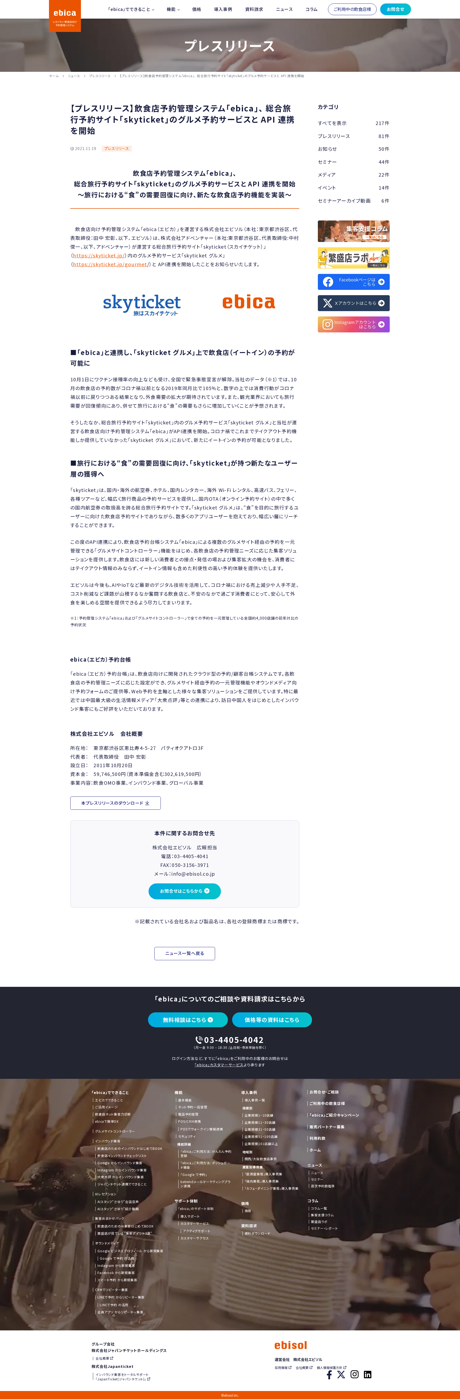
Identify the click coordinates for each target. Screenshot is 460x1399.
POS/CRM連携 (189, 1121)
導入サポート (190, 1216)
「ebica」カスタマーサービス (219, 1064)
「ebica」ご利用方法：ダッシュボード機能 (205, 1165)
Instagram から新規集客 (116, 1265)
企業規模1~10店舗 (259, 1115)
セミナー (317, 1179)
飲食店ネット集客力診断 (113, 1114)
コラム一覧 (319, 1208)
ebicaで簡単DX (106, 1121)
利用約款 (318, 1138)
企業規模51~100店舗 (261, 1136)
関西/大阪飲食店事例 (261, 1159)
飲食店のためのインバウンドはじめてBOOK (129, 1148)
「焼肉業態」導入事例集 (262, 1181)
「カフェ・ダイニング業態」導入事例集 (272, 1188)
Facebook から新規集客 (116, 1273)
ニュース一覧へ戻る (184, 953)
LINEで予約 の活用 (114, 1305)
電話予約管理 (188, 1114)
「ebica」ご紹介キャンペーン (334, 1115)
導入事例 (223, 9)
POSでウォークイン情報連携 (201, 1129)
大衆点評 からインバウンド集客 (120, 1177)
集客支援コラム (322, 1215)
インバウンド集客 (108, 1141)
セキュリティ (187, 1136)
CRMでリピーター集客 (111, 1290)
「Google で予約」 (193, 1174)
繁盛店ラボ (319, 1222)
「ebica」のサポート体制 (196, 1208)
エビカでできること (109, 1100)
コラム (312, 9)
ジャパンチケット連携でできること (122, 1184)
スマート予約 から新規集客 (117, 1280)
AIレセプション (106, 1194)
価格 (196, 9)
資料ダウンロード (258, 1233)
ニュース (284, 9)
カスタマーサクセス (194, 1238)
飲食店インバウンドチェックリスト (122, 1156)
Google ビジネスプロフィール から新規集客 (130, 1251)
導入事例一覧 (255, 1100)
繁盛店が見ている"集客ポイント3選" (124, 1233)
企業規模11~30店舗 (260, 1122)
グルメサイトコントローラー (115, 1131)
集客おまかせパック (109, 1218)
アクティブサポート (197, 1231)
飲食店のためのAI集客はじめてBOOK (125, 1226)
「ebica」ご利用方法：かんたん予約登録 (206, 1153)
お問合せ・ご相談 (324, 1092)
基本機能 (185, 1100)
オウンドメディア (107, 1243)
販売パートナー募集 (327, 1126)
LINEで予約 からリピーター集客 (121, 1297)
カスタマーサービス (194, 1223)
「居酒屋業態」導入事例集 (263, 1174)
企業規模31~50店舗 (260, 1129)
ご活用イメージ (106, 1107)
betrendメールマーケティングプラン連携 (205, 1184)
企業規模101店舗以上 (261, 1144)
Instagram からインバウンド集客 (122, 1170)
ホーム (54, 75)
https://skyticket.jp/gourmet (110, 264)
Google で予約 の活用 (117, 1258)
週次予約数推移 (323, 1186)
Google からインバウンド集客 (119, 1163)
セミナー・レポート (324, 1228)
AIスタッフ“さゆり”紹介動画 (118, 1209)
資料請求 (254, 9)
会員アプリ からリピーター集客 (120, 1312)
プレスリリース (100, 75)
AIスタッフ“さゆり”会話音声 (118, 1202)
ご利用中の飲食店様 (352, 9)
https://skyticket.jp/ (99, 255)
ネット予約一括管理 (192, 1107)
